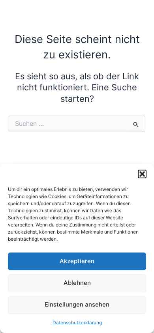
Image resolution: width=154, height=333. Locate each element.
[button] (142, 174)
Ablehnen (77, 282)
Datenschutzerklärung (77, 323)
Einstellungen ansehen (77, 304)
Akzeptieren (77, 261)
